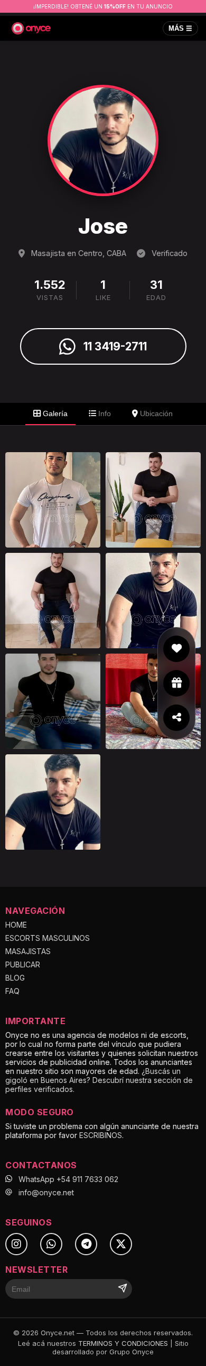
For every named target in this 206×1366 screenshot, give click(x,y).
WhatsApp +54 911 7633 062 (68, 1179)
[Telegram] (86, 1244)
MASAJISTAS (28, 951)
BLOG (15, 977)
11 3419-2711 (115, 346)
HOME (16, 924)
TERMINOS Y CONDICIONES (123, 1343)
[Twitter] (121, 1244)
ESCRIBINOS (100, 1135)
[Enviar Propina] (176, 683)
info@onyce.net (46, 1192)
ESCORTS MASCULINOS (47, 937)
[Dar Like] (176, 649)
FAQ (12, 990)
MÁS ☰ (180, 28)
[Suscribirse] (123, 1289)
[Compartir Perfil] (176, 717)
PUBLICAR (22, 964)
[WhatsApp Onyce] (51, 1244)
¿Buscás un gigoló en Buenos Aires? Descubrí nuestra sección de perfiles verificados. (99, 1080)
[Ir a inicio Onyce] (31, 28)
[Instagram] (16, 1244)
